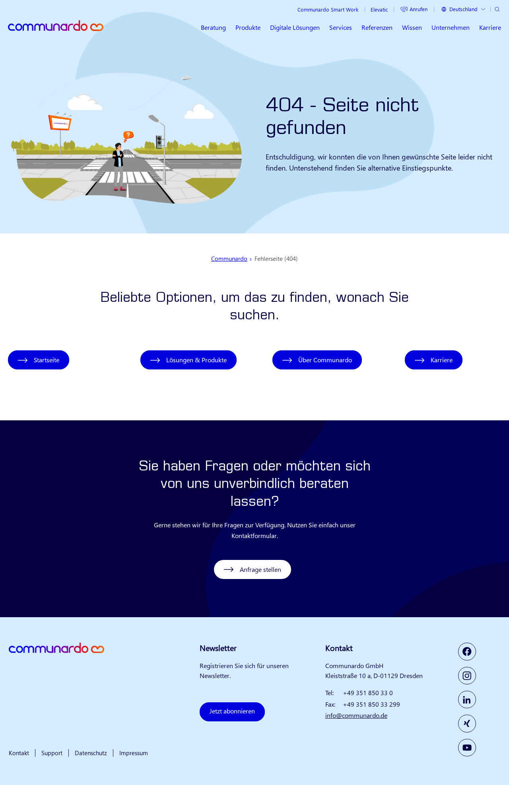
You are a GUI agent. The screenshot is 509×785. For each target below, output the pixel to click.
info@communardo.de (356, 715)
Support (51, 753)
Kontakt (19, 753)
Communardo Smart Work (327, 9)
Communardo (229, 258)
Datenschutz (91, 753)
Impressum (133, 753)
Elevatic (379, 9)
